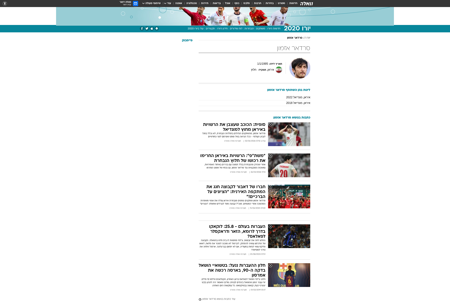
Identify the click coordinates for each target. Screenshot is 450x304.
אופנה (178, 3)
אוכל (227, 3)
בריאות (217, 3)
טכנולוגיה (191, 3)
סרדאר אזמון (294, 38)
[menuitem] (291, 3)
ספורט (281, 3)
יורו (308, 38)
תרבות (257, 3)
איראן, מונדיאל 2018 (298, 102)
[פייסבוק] (142, 28)
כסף (236, 3)
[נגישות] (5, 3)
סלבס (246, 3)
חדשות (293, 3)
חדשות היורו (273, 29)
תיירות (204, 3)
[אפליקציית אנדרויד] (157, 28)
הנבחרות (249, 29)
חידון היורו (222, 29)
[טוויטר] (147, 28)
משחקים (260, 29)
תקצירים (210, 29)
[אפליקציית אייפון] (152, 28)
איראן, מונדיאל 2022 (298, 97)
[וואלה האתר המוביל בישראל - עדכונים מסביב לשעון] (306, 3)
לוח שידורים (236, 29)
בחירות (270, 3)
